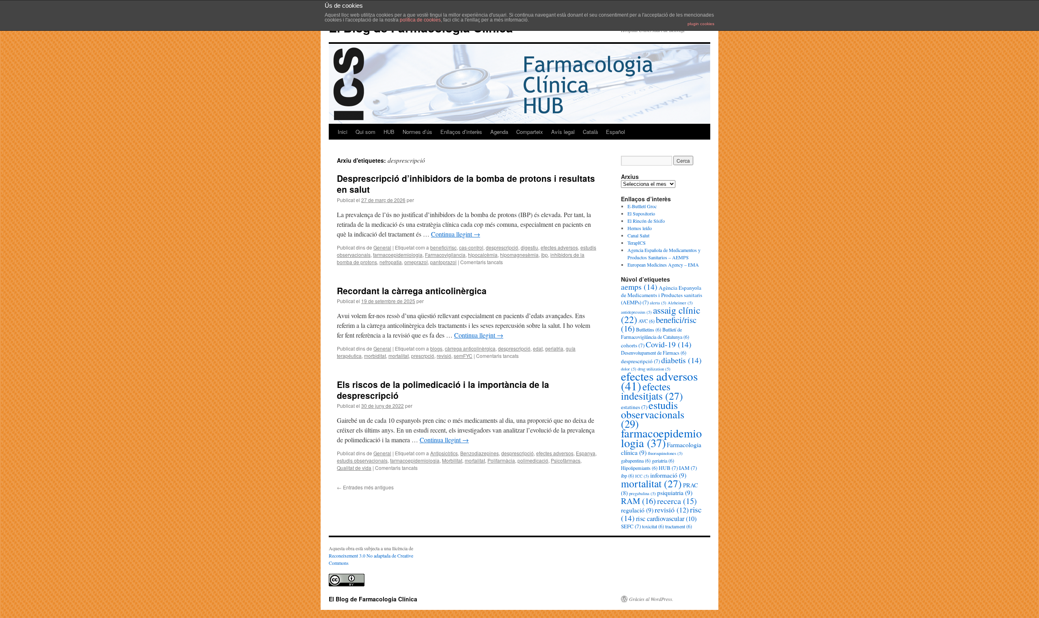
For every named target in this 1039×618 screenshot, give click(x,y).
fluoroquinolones (665, 453)
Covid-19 (669, 344)
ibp (544, 254)
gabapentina (636, 460)
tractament (678, 526)
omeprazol (416, 261)
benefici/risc (443, 247)
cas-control (471, 247)
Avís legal (563, 132)
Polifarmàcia (501, 460)
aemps (639, 286)
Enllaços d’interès (461, 132)
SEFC (631, 526)
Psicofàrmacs (565, 460)
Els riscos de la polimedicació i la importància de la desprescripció (443, 389)
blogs (436, 348)
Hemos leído (639, 228)
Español (615, 132)
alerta (658, 303)
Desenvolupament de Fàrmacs (653, 352)
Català (590, 132)
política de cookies (420, 20)
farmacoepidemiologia (397, 254)
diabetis (681, 360)
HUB (389, 132)
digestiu (529, 247)
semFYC (463, 355)
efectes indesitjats (652, 391)
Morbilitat (452, 460)
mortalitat (398, 355)
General (382, 247)
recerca (677, 500)
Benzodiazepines (479, 453)
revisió (444, 355)
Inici (342, 132)
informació (668, 475)
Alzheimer (680, 303)
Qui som (365, 132)
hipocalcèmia (483, 254)
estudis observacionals (362, 460)
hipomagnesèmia (519, 254)
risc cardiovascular (666, 518)
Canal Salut (638, 235)
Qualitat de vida (354, 467)
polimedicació (532, 460)
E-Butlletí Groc (642, 206)
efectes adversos (559, 247)
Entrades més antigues (365, 487)
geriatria (554, 348)
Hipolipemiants (639, 468)
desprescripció (502, 247)
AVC (646, 321)
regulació (637, 510)
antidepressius (636, 312)
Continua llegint (455, 234)
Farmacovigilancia (445, 254)
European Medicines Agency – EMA (663, 264)
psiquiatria (674, 493)
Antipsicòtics (444, 453)
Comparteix (529, 132)
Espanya (585, 453)
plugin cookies (701, 24)
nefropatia (390, 261)
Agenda (499, 132)
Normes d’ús (417, 132)
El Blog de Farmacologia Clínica (373, 599)
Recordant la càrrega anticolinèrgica (412, 290)
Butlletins (648, 329)
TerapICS (636, 242)
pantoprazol (443, 261)
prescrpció (422, 355)
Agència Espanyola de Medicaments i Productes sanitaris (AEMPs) (661, 295)
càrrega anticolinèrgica (470, 348)
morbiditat (375, 355)
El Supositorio (641, 213)
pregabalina (642, 493)
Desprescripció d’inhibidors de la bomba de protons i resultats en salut (466, 183)
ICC (642, 476)
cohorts (633, 345)
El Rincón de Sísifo (646, 220)
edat (538, 348)
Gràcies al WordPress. (651, 599)
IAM (688, 468)
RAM (638, 500)
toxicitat (653, 526)
